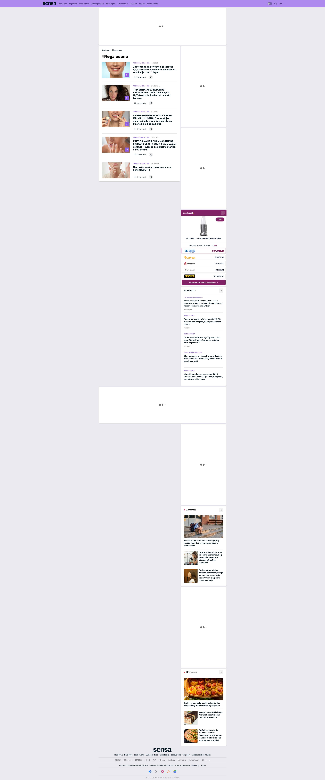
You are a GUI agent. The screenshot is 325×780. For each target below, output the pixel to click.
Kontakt (153, 765)
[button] (140, 77)
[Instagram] (162, 771)
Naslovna (105, 50)
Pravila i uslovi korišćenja (138, 765)
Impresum (123, 765)
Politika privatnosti (182, 765)
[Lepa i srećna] (171, 760)
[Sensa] (49, 3)
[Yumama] (194, 760)
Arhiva (203, 765)
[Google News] (174, 771)
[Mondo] (128, 760)
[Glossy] (162, 760)
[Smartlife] (182, 760)
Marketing (195, 765)
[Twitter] (156, 771)
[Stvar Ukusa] (206, 760)
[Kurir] (118, 760)
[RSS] (168, 771)
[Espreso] (138, 760)
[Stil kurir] (154, 760)
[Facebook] (150, 771)
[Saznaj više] (221, 510)
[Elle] (147, 760)
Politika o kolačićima (165, 765)
